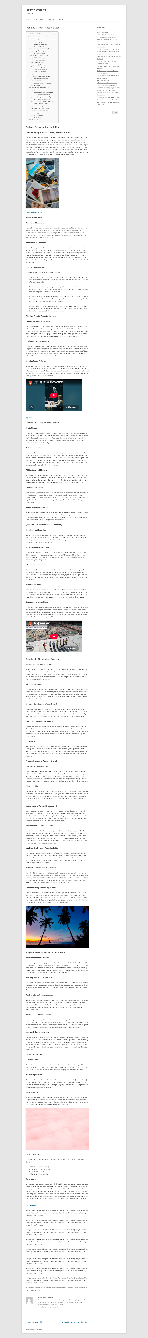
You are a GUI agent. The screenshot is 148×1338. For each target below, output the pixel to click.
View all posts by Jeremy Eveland (48, 1307)
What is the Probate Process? (41, 103)
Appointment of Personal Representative (43, 92)
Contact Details (35, 119)
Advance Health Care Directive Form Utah (109, 42)
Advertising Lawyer (103, 32)
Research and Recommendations (41, 78)
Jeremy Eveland (36, 9)
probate (63, 1288)
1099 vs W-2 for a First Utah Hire (106, 54)
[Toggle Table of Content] (54, 34)
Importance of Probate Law (40, 44)
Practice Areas (38, 19)
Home (27, 19)
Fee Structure (37, 85)
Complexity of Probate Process (41, 50)
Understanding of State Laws (40, 69)
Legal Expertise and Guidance (41, 51)
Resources (51, 19)
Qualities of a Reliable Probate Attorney (41, 66)
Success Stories (37, 117)
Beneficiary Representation (40, 64)
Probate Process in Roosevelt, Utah (40, 87)
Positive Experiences (38, 115)
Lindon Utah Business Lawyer (106, 35)
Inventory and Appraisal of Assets (42, 94)
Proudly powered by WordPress (34, 1329)
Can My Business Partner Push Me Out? (109, 100)
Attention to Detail (38, 73)
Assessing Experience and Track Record (43, 82)
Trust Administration (38, 62)
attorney (58, 1288)
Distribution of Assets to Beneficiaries (43, 97)
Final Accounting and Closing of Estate (43, 99)
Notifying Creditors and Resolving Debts (43, 96)
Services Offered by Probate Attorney (40, 55)
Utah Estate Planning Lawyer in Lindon (108, 88)
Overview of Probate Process (40, 89)
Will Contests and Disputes (40, 60)
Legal (61, 19)
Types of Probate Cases (39, 46)
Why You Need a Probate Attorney (40, 48)
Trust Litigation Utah (103, 80)
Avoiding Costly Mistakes (39, 53)
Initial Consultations (38, 80)
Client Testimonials (36, 112)
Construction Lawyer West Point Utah (75, 1322)
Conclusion (34, 121)
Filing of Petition (37, 91)
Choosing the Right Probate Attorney (40, 76)
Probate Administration (39, 59)
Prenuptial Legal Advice (34, 1322)
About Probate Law (36, 41)
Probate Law (44, 1288)
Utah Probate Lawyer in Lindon (106, 90)
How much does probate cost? (41, 110)
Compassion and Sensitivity (40, 74)
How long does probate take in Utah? (42, 105)
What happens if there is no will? (41, 108)
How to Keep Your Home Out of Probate (109, 97)
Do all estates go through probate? (42, 106)
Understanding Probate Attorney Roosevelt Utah (43, 39)
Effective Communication (40, 71)
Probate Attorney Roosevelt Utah (38, 37)
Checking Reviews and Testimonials (42, 83)
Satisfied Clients (37, 113)
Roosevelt (70, 1288)
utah (74, 1288)
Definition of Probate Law (40, 42)
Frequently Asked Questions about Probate (42, 101)
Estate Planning (37, 57)
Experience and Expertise (40, 67)
